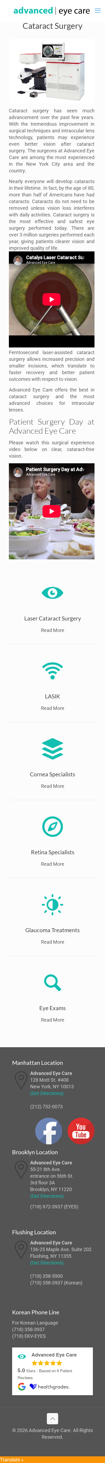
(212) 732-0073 (46, 1106)
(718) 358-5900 (46, 1276)
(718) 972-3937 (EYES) (54, 1206)
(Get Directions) (47, 1093)
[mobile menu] (97, 10)
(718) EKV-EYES (29, 1336)
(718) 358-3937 (46, 1283)
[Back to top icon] (52, 1418)
